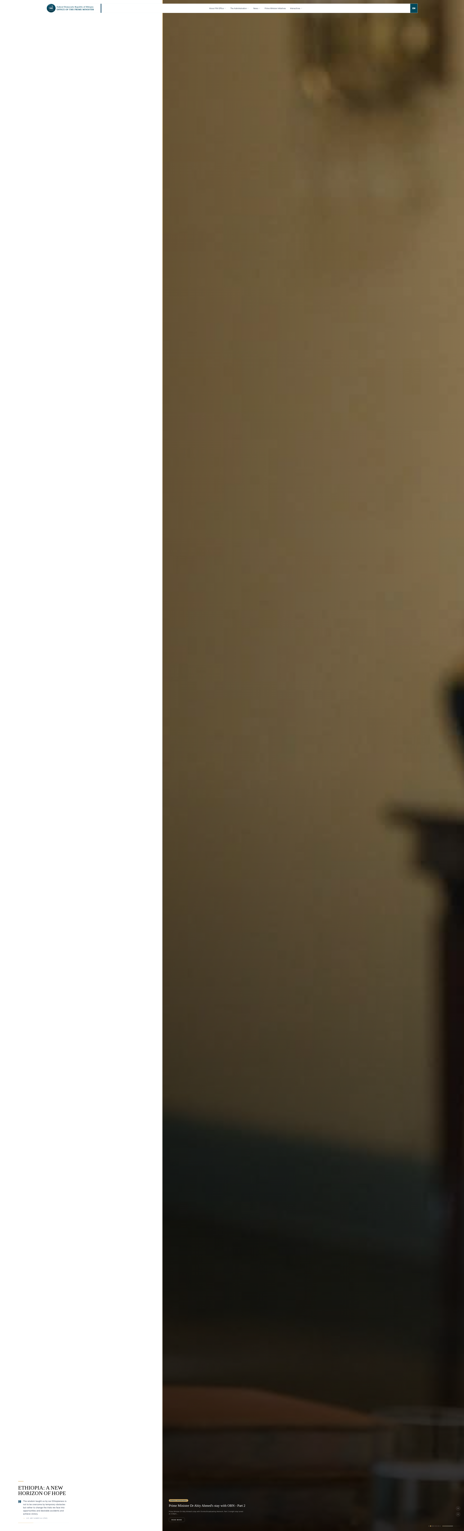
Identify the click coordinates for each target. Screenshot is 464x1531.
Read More (177, 1523)
